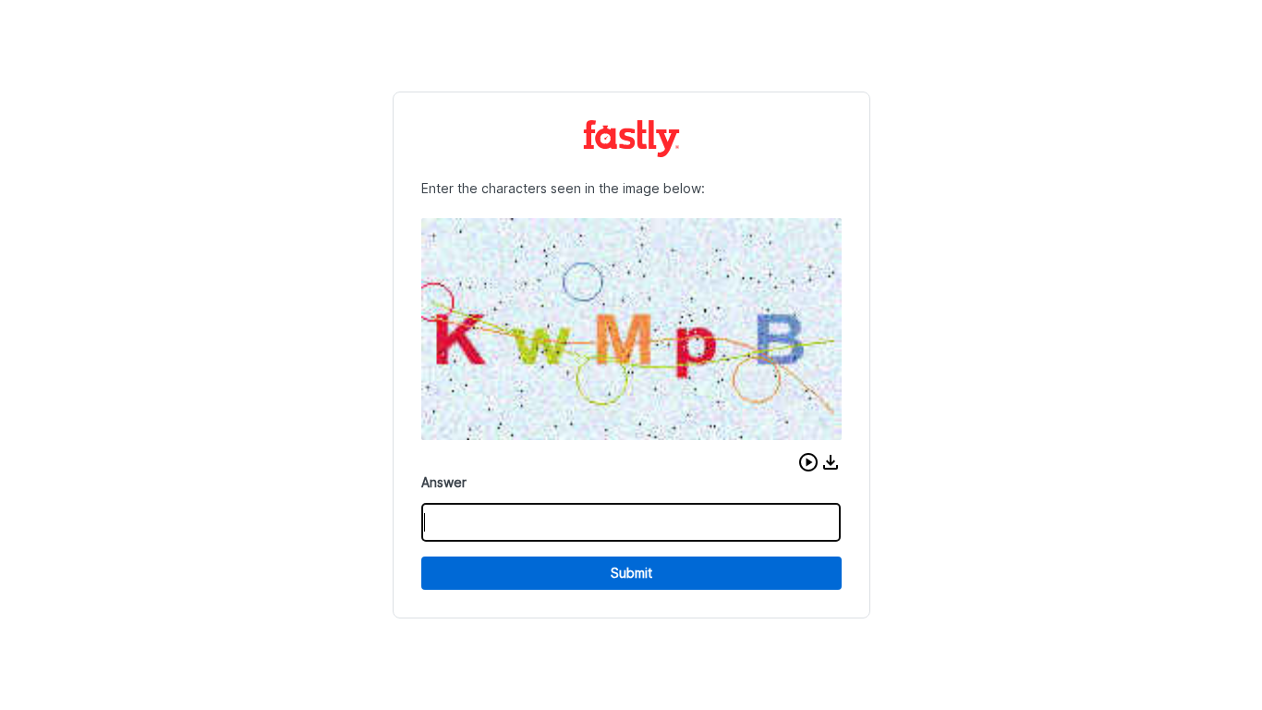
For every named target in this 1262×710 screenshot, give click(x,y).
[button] (808, 462)
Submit (631, 573)
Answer (444, 482)
